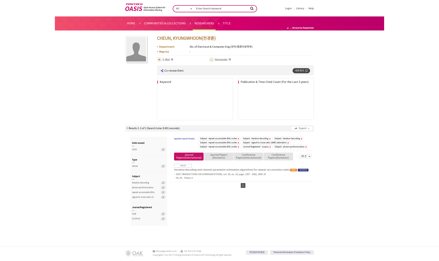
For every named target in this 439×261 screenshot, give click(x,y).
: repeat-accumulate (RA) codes (218, 139)
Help (311, 8)
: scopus (256, 147)
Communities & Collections (165, 23)
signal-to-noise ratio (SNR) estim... (144, 197)
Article (144, 166)
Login (288, 8)
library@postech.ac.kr (166, 251)
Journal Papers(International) (188, 156)
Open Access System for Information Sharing (145, 7)
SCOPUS (144, 219)
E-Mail (166, 59)
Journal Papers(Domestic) (218, 156)
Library (300, 8)
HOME (131, 23)
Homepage (221, 59)
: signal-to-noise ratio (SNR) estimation (265, 143)
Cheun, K (188, 178)
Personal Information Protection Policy (292, 252)
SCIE (144, 214)
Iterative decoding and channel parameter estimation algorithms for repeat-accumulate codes (240, 169)
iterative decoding (144, 183)
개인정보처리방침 (256, 252)
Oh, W (179, 178)
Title (227, 23)
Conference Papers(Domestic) (278, 156)
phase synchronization (144, 188)
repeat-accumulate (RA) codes (144, 192)
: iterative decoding (255, 139)
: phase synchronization (290, 147)
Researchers (204, 23)
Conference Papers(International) (248, 156)
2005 (144, 149)
